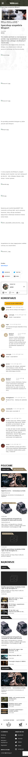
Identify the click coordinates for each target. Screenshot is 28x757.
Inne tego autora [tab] (18, 469)
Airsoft (9, 21)
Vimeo (19, 745)
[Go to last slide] (1, 724)
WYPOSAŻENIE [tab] (5, 668)
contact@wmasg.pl (6, 753)
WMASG (3, 21)
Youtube (20, 738)
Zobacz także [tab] (5, 469)
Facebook (20, 735)
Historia (3, 738)
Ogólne (15, 21)
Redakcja (3, 735)
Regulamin (4, 745)
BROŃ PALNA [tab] (5, 617)
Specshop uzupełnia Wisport (9, 22)
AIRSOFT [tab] (4, 567)
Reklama (4, 8)
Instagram (21, 749)
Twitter (20, 742)
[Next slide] (26, 724)
